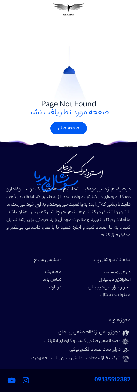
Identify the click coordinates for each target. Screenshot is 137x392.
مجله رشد (52, 272)
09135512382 (112, 380)
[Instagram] (26, 380)
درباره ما (53, 288)
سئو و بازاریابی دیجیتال (109, 288)
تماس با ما (51, 280)
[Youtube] (11, 380)
